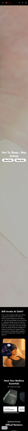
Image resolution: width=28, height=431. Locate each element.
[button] (19, 2)
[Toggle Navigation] (2, 2)
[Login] (22, 2)
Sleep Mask (20, 160)
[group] (10, 400)
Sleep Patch (8, 160)
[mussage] (8, 3)
